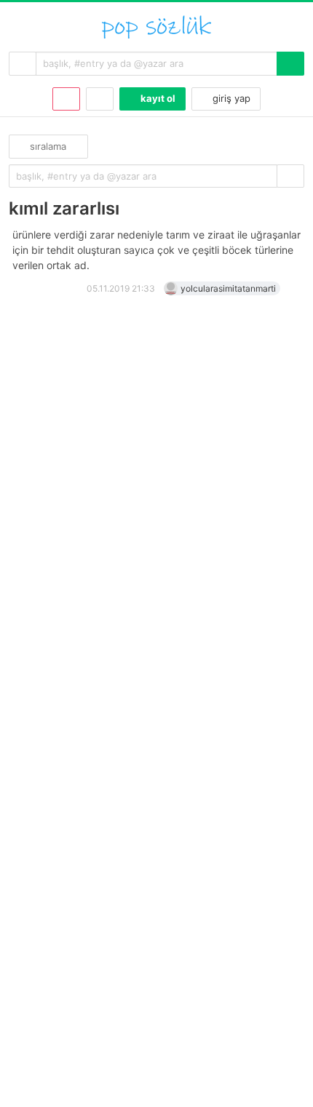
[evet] (290, 176)
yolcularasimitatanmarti (228, 288)
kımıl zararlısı (64, 208)
